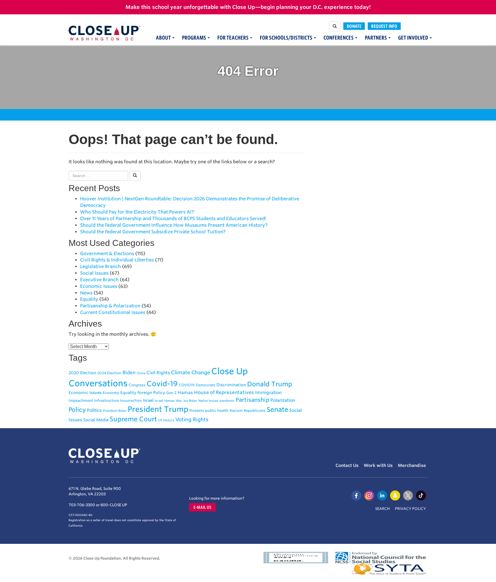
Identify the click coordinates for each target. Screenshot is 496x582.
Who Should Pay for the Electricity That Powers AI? (137, 212)
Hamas (185, 392)
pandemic (227, 401)
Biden (129, 372)
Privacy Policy (410, 509)
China (141, 373)
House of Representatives (224, 392)
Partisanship (252, 399)
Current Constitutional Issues (112, 312)
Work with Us (378, 465)
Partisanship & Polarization (110, 306)
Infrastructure (106, 400)
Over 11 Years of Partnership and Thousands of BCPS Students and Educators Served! (173, 218)
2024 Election (109, 373)
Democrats (205, 385)
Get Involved (413, 38)
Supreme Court (133, 419)
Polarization (282, 400)
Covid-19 (162, 383)
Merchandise (412, 465)
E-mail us (202, 507)
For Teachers (233, 38)
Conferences (338, 38)
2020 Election (82, 372)
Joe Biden (190, 401)
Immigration (268, 392)
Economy (111, 393)
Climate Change (190, 372)
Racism (236, 410)
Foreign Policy (151, 392)
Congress (137, 385)
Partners (376, 38)
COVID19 (187, 385)
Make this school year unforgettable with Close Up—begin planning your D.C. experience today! (248, 7)
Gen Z (171, 393)
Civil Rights (158, 372)
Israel (148, 400)
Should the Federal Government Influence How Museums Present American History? (174, 225)
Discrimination (231, 384)
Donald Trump (269, 384)
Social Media (95, 419)
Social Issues (94, 273)
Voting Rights (191, 419)
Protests (196, 410)
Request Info (384, 26)
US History (166, 420)
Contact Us (347, 465)
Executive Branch (99, 279)
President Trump (158, 409)
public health (216, 410)
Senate (277, 409)
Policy (77, 409)
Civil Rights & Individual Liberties (117, 260)
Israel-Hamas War (168, 401)
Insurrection (131, 400)
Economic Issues (98, 286)
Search (382, 509)
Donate (354, 26)
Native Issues (208, 401)
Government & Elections (107, 253)
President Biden (115, 411)
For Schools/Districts (286, 38)
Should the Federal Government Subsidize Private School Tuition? (153, 231)
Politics (94, 410)
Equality (89, 299)
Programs (194, 38)
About (164, 38)
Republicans (255, 410)
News (86, 293)
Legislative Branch (100, 266)
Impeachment (81, 400)
